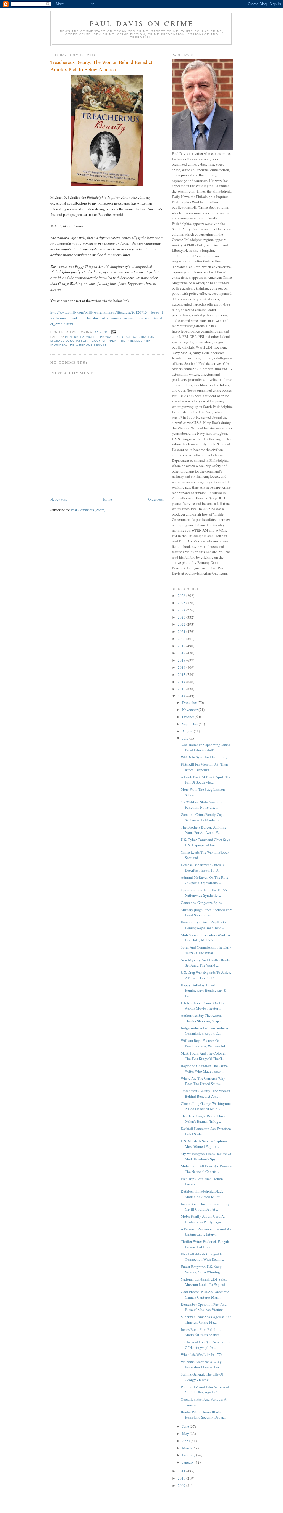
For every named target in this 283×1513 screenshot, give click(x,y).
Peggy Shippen (103, 340)
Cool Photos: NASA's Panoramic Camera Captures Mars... (205, 1294)
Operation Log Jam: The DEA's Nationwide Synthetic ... (204, 892)
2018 (182, 653)
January (188, 1462)
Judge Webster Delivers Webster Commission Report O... (204, 1031)
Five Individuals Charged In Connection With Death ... (202, 1257)
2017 (182, 660)
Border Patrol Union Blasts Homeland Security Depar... (203, 1415)
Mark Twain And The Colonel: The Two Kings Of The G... (204, 1056)
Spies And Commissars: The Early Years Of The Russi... (206, 950)
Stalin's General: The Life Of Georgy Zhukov (202, 1377)
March (187, 1447)
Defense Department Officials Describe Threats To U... (202, 867)
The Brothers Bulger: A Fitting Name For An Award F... (204, 830)
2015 (182, 674)
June (186, 1426)
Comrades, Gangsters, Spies (201, 902)
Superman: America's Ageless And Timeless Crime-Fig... (206, 1319)
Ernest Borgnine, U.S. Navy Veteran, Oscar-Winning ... (202, 1269)
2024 (182, 609)
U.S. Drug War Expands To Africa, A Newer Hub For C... (206, 975)
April (186, 1440)
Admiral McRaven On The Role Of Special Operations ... (204, 880)
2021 (182, 631)
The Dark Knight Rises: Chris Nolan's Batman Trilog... (203, 1118)
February (189, 1455)
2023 (182, 617)
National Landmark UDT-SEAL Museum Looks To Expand (204, 1282)
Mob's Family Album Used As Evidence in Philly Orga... (203, 1219)
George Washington (135, 336)
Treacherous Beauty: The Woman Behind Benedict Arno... (205, 1093)
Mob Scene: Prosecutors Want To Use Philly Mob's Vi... (205, 937)
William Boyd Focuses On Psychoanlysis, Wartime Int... (204, 1043)
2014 (182, 681)
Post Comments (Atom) (88, 509)
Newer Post (58, 499)
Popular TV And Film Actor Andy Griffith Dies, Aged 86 (206, 1389)
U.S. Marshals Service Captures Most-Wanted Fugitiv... (204, 1143)
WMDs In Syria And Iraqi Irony (204, 757)
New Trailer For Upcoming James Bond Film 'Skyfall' (205, 747)
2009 (182, 1485)
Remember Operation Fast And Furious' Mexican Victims (204, 1307)
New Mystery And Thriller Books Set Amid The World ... (205, 962)
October (188, 716)
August (188, 731)
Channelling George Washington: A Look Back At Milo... (206, 1106)
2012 (182, 696)
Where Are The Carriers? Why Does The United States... (203, 1081)
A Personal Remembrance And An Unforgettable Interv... (206, 1232)
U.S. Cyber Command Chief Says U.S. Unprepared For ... (205, 842)
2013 (182, 688)
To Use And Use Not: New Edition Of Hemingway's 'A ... (206, 1344)
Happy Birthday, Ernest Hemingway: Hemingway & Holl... (203, 990)
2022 (182, 624)
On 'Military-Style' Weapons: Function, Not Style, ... (202, 805)
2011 (182, 1471)
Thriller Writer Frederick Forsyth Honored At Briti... (205, 1244)
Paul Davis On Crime (142, 23)
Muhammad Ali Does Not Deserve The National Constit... (206, 1169)
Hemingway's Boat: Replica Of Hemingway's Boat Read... (204, 925)
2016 (182, 667)
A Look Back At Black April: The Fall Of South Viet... (206, 779)
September (190, 723)
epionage (106, 336)
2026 (182, 595)
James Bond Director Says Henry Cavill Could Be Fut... (205, 1206)
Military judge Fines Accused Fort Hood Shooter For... (206, 912)
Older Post (156, 499)
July (185, 738)
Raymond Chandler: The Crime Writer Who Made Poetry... (204, 1068)
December (190, 702)
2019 (182, 645)
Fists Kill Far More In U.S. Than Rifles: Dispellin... (204, 767)
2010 (182, 1478)
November (190, 709)
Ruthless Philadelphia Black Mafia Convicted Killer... (202, 1194)
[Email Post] (113, 331)
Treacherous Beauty (87, 344)
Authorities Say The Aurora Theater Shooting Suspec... (203, 1018)
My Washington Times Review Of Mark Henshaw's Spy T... (206, 1156)
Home (107, 499)
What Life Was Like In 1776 (202, 1354)
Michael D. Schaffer (68, 340)
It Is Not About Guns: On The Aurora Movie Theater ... (202, 1005)
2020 (182, 638)
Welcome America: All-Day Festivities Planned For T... (202, 1364)
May (186, 1433)
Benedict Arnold (80, 336)
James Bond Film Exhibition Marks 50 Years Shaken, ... (202, 1332)
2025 (182, 602)
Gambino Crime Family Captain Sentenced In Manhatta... (205, 817)
